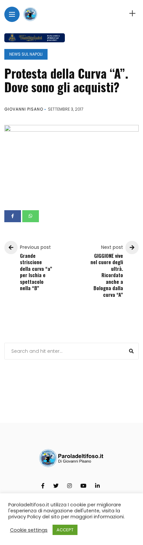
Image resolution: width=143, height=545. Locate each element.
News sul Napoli (26, 54)
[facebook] (12, 216)
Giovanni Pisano (23, 109)
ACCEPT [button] (65, 530)
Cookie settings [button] (29, 530)
